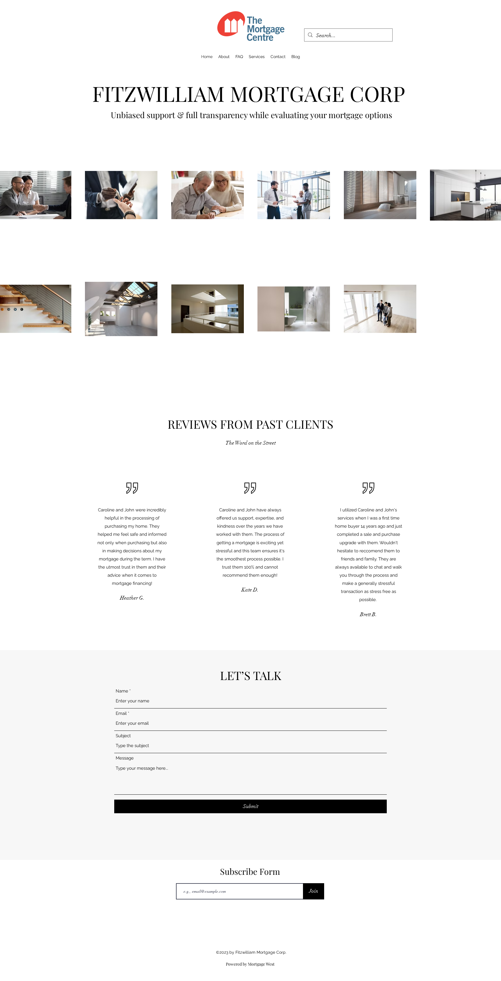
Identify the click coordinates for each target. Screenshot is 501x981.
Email (121, 713)
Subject (123, 736)
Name (122, 691)
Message (125, 758)
